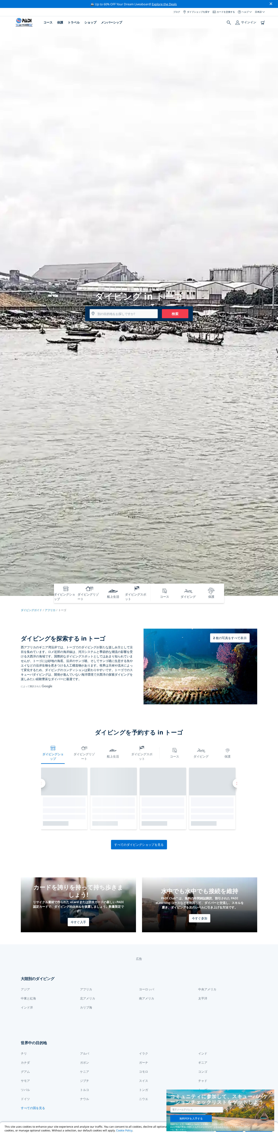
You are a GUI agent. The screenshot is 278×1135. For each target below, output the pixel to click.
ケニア (84, 1072)
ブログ (176, 11)
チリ (24, 1053)
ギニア (202, 1062)
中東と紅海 (28, 998)
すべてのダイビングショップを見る (139, 845)
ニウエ (143, 1099)
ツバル (25, 1090)
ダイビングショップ (53, 756)
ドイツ (25, 1099)
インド (202, 1053)
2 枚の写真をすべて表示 (230, 638)
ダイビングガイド (31, 610)
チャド (202, 1081)
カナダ (25, 1062)
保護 (60, 22)
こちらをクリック (221, 1127)
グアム (25, 1072)
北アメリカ (87, 998)
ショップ (90, 22)
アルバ (84, 1053)
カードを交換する (226, 11)
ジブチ (84, 1081)
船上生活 (113, 756)
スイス (143, 1081)
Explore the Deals (164, 4)
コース (48, 22)
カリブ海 (86, 1007)
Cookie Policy (124, 1130)
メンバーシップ (111, 22)
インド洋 (27, 1007)
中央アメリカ (207, 989)
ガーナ (143, 1062)
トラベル (74, 22)
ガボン (84, 1062)
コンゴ (202, 1072)
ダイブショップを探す (198, 11)
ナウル (84, 1099)
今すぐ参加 (199, 918)
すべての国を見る (33, 1108)
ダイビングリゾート (84, 756)
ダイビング (201, 756)
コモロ (143, 1072)
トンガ (143, 1090)
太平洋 (202, 998)
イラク (143, 1053)
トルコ (84, 1090)
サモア (25, 1081)
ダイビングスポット (141, 756)
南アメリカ (146, 998)
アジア (25, 989)
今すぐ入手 (78, 922)
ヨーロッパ (146, 989)
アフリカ (50, 610)
